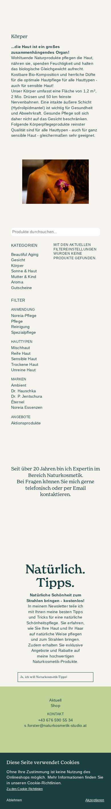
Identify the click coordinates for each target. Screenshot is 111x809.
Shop (55, 706)
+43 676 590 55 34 (55, 720)
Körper (17, 266)
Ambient (18, 385)
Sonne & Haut (24, 271)
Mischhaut (20, 348)
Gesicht (18, 260)
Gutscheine (21, 288)
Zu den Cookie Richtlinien (25, 789)
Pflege (17, 321)
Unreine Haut (23, 370)
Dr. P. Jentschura (26, 396)
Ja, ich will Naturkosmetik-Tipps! (43, 677)
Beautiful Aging (24, 254)
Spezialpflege (23, 332)
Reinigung (20, 327)
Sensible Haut (24, 359)
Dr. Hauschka (23, 391)
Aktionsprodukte (26, 423)
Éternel (17, 402)
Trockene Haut (24, 364)
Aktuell (55, 700)
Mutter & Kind (23, 277)
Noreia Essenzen (26, 407)
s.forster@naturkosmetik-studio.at (55, 725)
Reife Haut (21, 353)
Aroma (17, 282)
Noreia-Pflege (23, 316)
